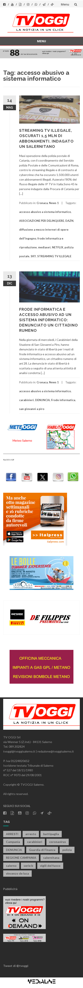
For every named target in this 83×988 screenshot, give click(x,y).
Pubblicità (10, 889)
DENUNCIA (42, 400)
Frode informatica (63, 400)
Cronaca (42, 203)
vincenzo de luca (17, 873)
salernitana (51, 857)
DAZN (69, 220)
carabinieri (26, 400)
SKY (33, 256)
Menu (65, 4)
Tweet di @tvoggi (15, 966)
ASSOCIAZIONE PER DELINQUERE (41, 220)
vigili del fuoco (50, 865)
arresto (30, 834)
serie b (28, 865)
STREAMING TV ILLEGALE (54, 256)
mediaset (44, 247)
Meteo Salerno (22, 440)
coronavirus (57, 842)
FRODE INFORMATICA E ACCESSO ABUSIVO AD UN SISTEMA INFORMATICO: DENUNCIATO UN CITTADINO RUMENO (48, 320)
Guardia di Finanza (42, 850)
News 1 (54, 203)
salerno (11, 865)
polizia (67, 850)
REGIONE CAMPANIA (21, 857)
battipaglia (51, 834)
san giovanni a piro (31, 409)
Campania (13, 842)
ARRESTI (12, 834)
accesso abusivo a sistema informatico (45, 212)
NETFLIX (57, 247)
